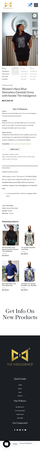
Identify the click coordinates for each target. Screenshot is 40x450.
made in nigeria (6, 159)
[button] (35, 15)
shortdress (14, 159)
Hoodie (10, 85)
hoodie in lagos (30, 156)
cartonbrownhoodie (10, 156)
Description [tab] (6, 168)
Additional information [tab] (10, 172)
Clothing (4, 85)
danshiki (19, 156)
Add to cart (15, 149)
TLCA (34, 179)
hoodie (24, 156)
